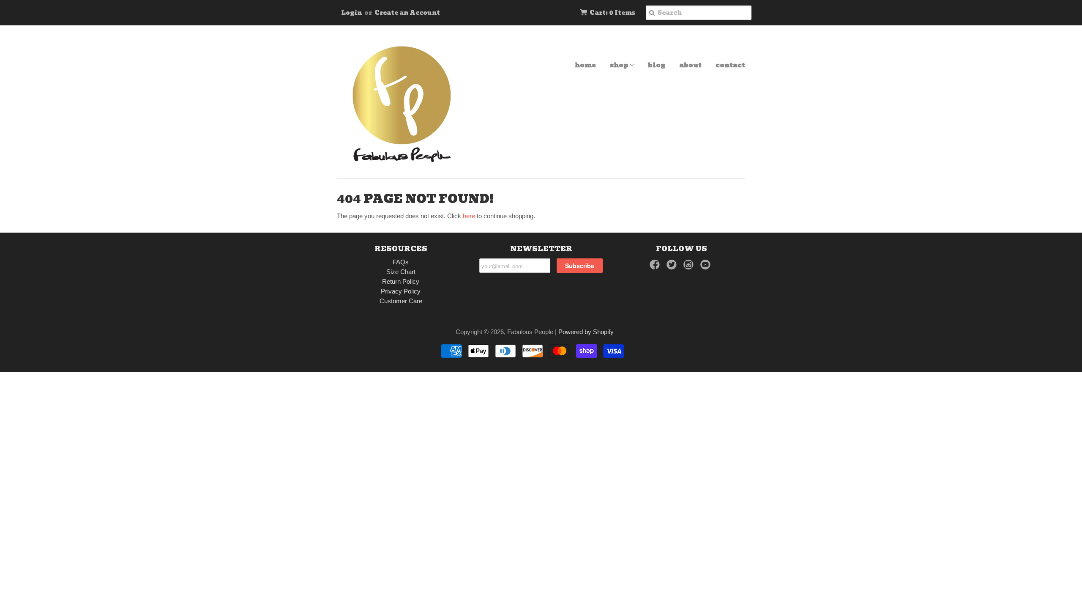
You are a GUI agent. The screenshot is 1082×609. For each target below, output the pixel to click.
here (469, 215)
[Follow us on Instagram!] (689, 267)
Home (585, 65)
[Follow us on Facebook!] (656, 267)
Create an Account (407, 12)
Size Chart (400, 271)
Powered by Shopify (586, 331)
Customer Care (401, 300)
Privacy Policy (401, 291)
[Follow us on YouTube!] (706, 267)
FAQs (401, 262)
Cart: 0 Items (612, 12)
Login (351, 12)
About (690, 65)
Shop (620, 65)
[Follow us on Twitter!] (673, 267)
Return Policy (400, 281)
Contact (730, 65)
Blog (656, 65)
